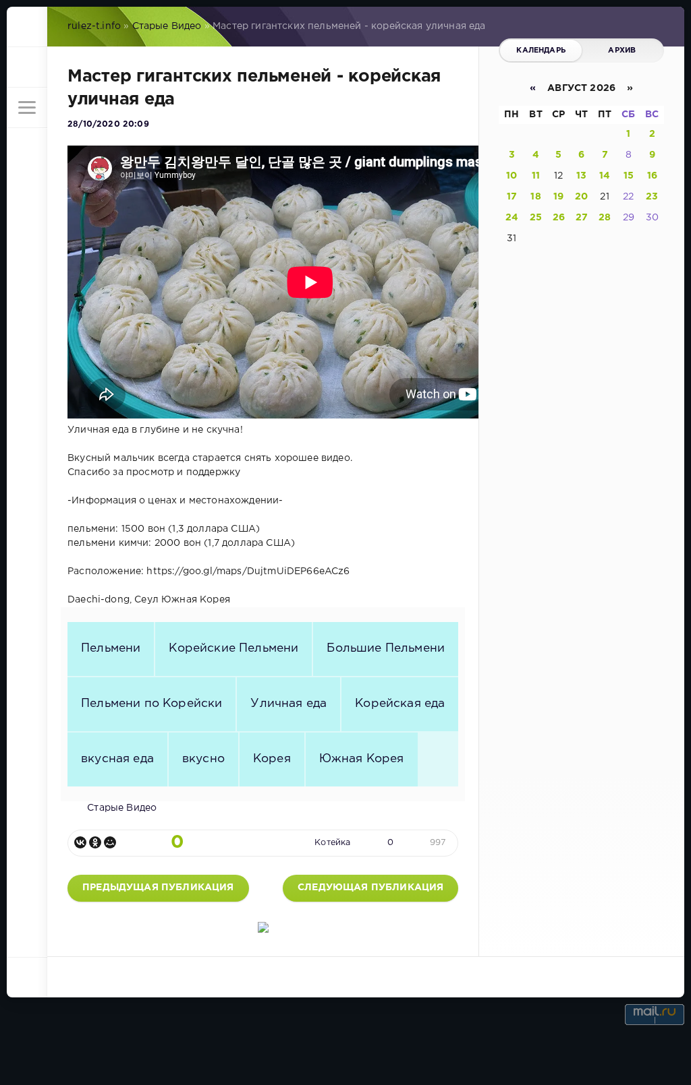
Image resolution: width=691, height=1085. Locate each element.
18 (535, 197)
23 (652, 197)
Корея (272, 758)
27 (582, 218)
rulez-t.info (94, 26)
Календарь (540, 50)
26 (559, 218)
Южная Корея (361, 758)
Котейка (332, 842)
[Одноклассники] (95, 842)
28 (605, 218)
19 (558, 197)
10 (511, 176)
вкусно (203, 758)
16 (652, 176)
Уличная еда (288, 703)
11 (536, 176)
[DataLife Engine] (27, 27)
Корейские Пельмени (233, 648)
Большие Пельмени (386, 648)
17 (512, 197)
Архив (622, 50)
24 (511, 218)
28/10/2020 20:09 (108, 124)
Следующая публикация (370, 888)
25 (536, 218)
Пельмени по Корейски (151, 703)
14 (604, 176)
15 (629, 176)
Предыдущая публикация (158, 888)
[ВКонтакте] (80, 842)
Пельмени (110, 648)
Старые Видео (167, 26)
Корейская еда (400, 703)
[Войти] (27, 67)
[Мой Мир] (110, 842)
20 (581, 197)
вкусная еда (117, 758)
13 (581, 176)
